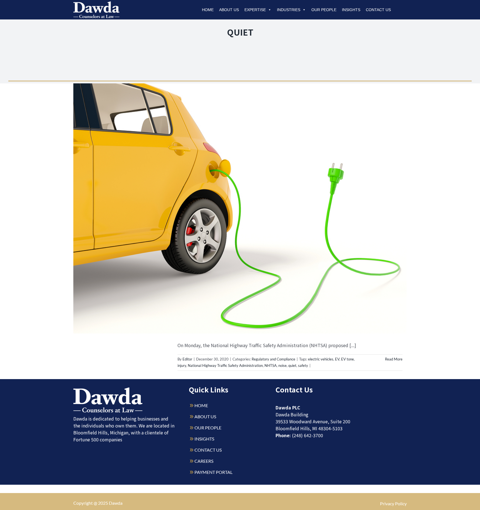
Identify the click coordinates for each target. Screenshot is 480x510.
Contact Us (378, 10)
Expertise (255, 10)
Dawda (115, 503)
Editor (187, 359)
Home (208, 10)
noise (282, 365)
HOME (201, 405)
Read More (393, 359)
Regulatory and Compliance (273, 359)
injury (182, 365)
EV (337, 359)
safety (303, 365)
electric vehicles (320, 359)
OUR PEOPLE (207, 427)
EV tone (347, 359)
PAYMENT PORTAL (213, 472)
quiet (292, 365)
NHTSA (270, 365)
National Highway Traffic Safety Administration (225, 365)
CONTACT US (208, 449)
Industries (288, 10)
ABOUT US (205, 416)
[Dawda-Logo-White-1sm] (108, 389)
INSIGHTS (204, 438)
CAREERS (203, 461)
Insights (351, 10)
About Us (229, 10)
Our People (323, 10)
